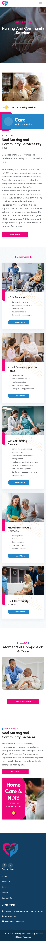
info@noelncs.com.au (14, 921)
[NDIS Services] (23, 277)
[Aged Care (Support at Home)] (23, 347)
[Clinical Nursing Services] (23, 420)
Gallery (5, 892)
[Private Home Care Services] (23, 507)
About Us (6, 881)
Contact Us (7, 898)
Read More (20, 322)
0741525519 (10, 916)
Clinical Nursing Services (17, 442)
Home (4, 876)
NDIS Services (16, 297)
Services (5, 887)
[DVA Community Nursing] (23, 580)
